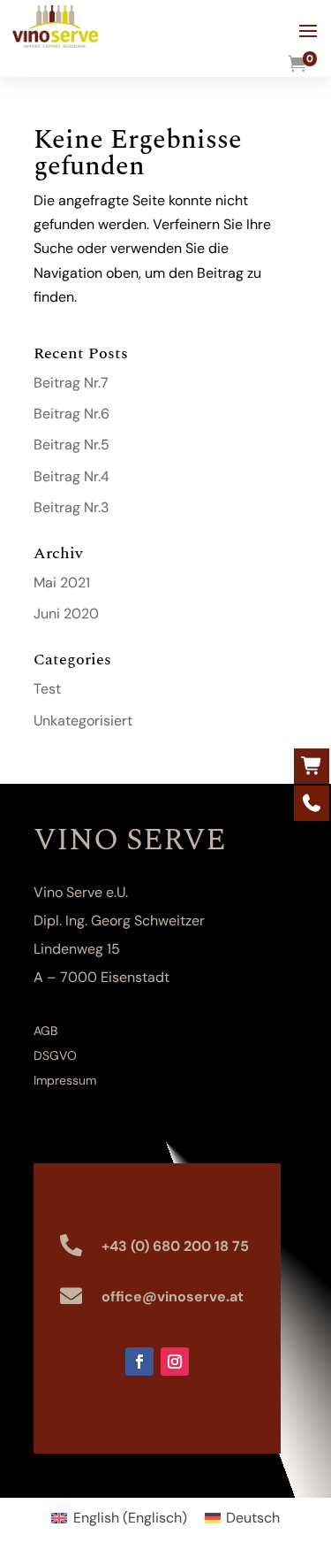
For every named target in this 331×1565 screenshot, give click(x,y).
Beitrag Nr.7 (71, 382)
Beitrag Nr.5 (71, 444)
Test (47, 688)
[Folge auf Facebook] (139, 1361)
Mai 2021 (62, 582)
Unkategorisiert (83, 720)
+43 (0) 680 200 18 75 (175, 1246)
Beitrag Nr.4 (71, 476)
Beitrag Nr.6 (71, 413)
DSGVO (55, 1055)
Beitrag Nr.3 (71, 507)
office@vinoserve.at (173, 1296)
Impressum (65, 1080)
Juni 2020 (66, 613)
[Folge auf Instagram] (175, 1361)
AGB (45, 1031)
